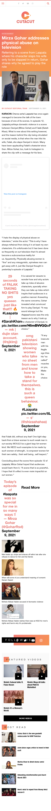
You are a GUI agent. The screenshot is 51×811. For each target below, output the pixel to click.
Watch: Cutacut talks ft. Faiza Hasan (13, 683)
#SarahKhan (12, 321)
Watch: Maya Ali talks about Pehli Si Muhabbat (36, 684)
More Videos (25, 718)
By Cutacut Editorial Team (14, 108)
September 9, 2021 (11, 348)
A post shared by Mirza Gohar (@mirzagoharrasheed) (25, 226)
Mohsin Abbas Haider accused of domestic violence (22, 602)
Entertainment (8, 34)
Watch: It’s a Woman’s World (13, 709)
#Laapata (10, 313)
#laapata (10, 494)
